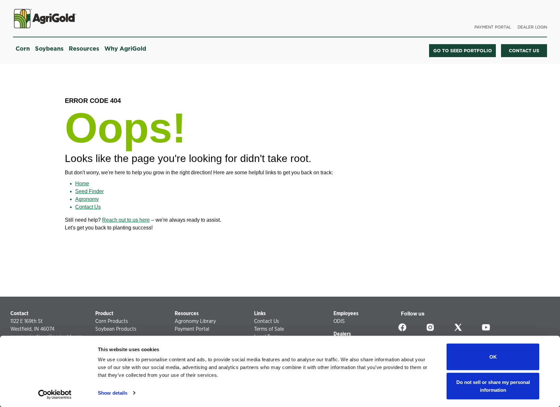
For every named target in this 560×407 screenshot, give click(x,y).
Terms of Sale (269, 329)
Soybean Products (115, 329)
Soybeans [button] (49, 48)
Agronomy (87, 199)
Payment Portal (492, 27)
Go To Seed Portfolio (462, 50)
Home (82, 183)
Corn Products (111, 321)
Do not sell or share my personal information (493, 385)
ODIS (339, 321)
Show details (112, 393)
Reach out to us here (126, 220)
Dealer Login (532, 27)
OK (493, 357)
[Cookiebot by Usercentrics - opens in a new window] (55, 394)
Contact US (524, 50)
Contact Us (88, 207)
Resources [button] (84, 48)
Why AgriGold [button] (125, 48)
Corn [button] (23, 48)
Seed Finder (89, 191)
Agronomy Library (195, 321)
